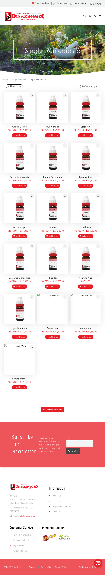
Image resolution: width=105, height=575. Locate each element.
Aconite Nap (85, 277)
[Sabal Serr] (86, 208)
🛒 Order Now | (60, 3)
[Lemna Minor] (19, 359)
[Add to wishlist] (32, 95)
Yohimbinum (85, 328)
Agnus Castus (19, 126)
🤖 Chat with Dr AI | (79, 3)
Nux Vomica (52, 126)
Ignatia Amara (19, 328)
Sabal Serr (85, 227)
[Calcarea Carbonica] (19, 259)
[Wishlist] (84, 16)
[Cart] (90, 16)
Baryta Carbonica (52, 177)
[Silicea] (52, 208)
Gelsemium (52, 328)
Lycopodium (85, 177)
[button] (95, 16)
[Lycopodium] (86, 158)
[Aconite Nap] (86, 259)
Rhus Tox (52, 277)
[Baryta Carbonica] (52, 158)
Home (5, 79)
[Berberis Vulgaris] (19, 158)
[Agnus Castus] (19, 107)
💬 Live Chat (95, 3)
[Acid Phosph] (19, 208)
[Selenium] (86, 107)
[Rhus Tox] (52, 259)
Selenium (86, 126)
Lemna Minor (19, 378)
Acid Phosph (19, 227)
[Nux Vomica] (52, 107)
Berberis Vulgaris (19, 177)
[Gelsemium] (52, 309)
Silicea (52, 227)
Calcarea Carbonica (19, 277)
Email (68, 438)
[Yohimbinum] (86, 309)
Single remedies (19, 79)
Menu (100, 16)
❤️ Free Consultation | (41, 3)
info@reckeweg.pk (28, 515)
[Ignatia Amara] (19, 309)
